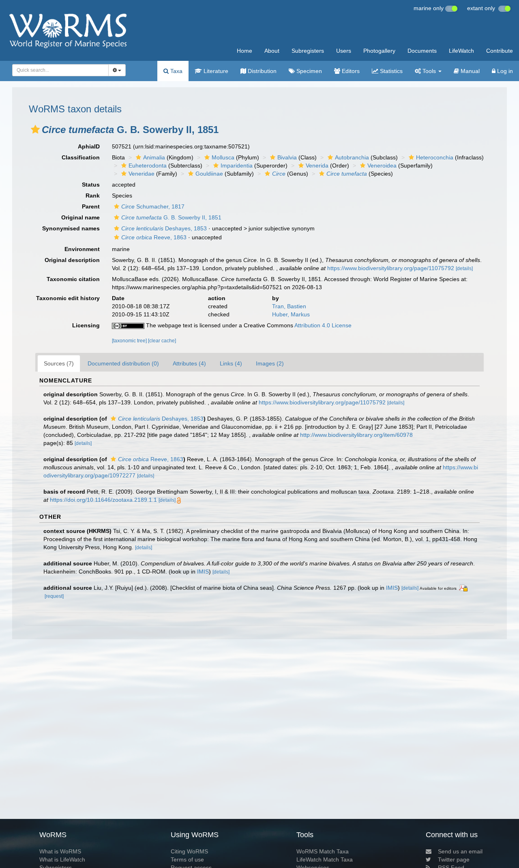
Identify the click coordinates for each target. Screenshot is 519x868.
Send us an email (460, 851)
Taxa (175, 71)
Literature (215, 71)
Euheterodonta (148, 165)
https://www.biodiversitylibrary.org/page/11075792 (390, 268)
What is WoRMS (60, 851)
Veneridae (141, 173)
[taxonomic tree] (130, 341)
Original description (72, 260)
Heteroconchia (434, 157)
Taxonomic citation (73, 279)
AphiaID (89, 146)
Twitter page (454, 859)
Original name (80, 217)
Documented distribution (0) (123, 363)
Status (91, 184)
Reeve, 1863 (154, 237)
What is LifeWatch (62, 859)
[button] (35, 129)
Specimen (308, 71)
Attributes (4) (189, 363)
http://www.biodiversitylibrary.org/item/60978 (356, 435)
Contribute (499, 50)
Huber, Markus (291, 314)
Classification (81, 157)
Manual (469, 71)
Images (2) (270, 363)
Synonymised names (71, 228)
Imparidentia (237, 165)
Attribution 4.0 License (323, 325)
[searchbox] (58, 70)
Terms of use (187, 859)
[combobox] (60, 70)
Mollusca (223, 157)
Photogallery (379, 50)
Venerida (317, 165)
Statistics (390, 71)
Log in (504, 71)
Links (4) (231, 363)
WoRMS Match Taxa (322, 851)
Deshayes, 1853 (164, 228)
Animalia (154, 157)
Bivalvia (287, 157)
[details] (464, 268)
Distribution (261, 71)
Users (343, 50)
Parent (91, 206)
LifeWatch (461, 50)
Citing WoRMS (189, 851)
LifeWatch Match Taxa (324, 859)
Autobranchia (352, 157)
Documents (422, 50)
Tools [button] (429, 71)
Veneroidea (382, 165)
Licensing (86, 325)
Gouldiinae (209, 173)
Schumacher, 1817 (152, 206)
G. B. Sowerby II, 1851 (171, 217)
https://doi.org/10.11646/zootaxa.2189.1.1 (103, 499)
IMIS (203, 571)
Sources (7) (59, 363)
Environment (82, 249)
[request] (54, 596)
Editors (350, 71)
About (271, 50)
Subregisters (308, 50)
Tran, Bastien (289, 306)
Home (244, 50)
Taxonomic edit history (68, 298)
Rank (93, 195)
